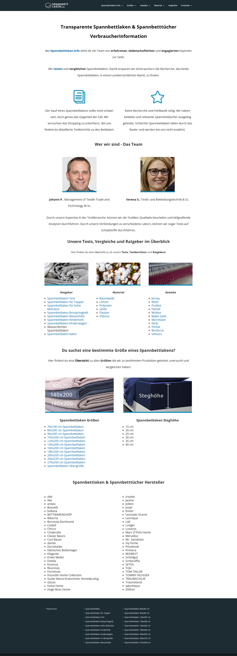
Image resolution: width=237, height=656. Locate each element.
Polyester (105, 305)
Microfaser (159, 320)
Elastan (104, 312)
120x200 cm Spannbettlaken (66, 441)
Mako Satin (159, 316)
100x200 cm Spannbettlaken (66, 437)
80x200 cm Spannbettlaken (65, 430)
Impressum (51, 608)
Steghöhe (172, 6)
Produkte (185, 6)
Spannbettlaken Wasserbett (65, 316)
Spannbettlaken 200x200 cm (137, 634)
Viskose (104, 316)
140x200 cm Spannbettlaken (66, 444)
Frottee (156, 305)
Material (158, 6)
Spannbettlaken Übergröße (65, 466)
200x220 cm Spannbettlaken (66, 459)
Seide (103, 309)
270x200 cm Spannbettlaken (66, 462)
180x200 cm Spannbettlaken (66, 452)
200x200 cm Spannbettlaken (66, 455)
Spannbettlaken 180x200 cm (137, 630)
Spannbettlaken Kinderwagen (67, 323)
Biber (155, 302)
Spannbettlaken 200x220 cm (137, 638)
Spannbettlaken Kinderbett (65, 320)
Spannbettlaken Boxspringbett (67, 312)
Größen (130, 6)
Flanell (156, 309)
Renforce (158, 330)
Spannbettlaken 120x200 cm (137, 617)
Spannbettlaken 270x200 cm (137, 642)
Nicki (155, 323)
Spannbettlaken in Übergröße (99, 638)
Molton (156, 312)
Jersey (156, 298)
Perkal (156, 327)
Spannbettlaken (92, 608)
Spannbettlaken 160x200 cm (137, 625)
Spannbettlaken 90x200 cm (137, 613)
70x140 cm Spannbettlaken (65, 427)
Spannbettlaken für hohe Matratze (64, 307)
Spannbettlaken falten (62, 334)
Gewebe (144, 6)
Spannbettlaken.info (110, 6)
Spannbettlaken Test (61, 298)
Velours (157, 334)
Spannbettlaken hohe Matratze (99, 625)
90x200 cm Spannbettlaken (65, 434)
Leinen (103, 302)
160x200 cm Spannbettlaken (66, 448)
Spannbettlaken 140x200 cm (137, 621)
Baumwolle (106, 298)
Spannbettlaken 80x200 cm (137, 608)
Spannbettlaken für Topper (65, 302)
